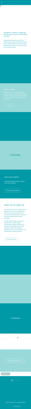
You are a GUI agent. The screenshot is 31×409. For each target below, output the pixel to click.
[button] (29, 2)
